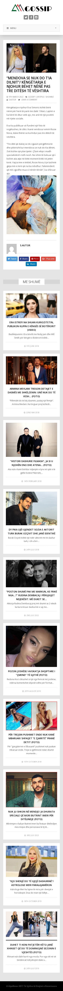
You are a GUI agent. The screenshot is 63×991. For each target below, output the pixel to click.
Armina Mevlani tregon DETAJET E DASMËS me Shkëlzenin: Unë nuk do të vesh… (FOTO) (31, 392)
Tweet (13, 258)
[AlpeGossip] (31, 7)
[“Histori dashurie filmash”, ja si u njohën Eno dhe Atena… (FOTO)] (31, 440)
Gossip (31, 97)
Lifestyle (40, 97)
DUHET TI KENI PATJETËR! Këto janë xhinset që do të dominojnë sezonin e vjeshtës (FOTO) (31, 948)
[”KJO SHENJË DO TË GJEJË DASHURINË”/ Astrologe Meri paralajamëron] (31, 861)
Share (25, 258)
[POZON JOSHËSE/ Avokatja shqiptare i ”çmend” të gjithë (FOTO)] (31, 646)
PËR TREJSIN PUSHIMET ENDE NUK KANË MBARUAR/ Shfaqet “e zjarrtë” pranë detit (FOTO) (32, 738)
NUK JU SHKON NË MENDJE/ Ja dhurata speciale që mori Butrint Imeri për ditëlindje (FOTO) (31, 815)
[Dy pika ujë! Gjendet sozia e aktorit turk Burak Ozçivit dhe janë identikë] (31, 508)
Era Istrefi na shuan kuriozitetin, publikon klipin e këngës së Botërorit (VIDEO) (31, 326)
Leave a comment (29, 99)
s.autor (12, 99)
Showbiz (50, 97)
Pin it (36, 258)
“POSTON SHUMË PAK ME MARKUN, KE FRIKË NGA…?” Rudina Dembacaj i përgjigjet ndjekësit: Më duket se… (31, 595)
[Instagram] (36, 17)
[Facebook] (31, 17)
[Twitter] (26, 17)
